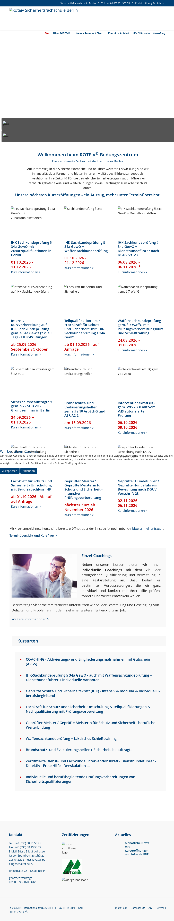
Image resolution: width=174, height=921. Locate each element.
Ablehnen (29, 471)
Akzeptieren (9, 471)
